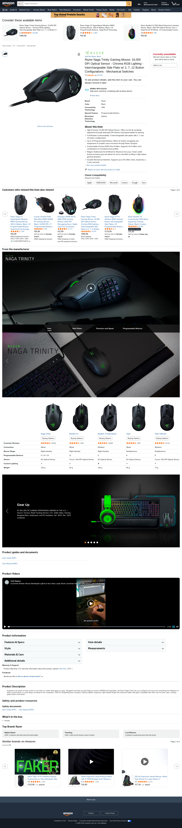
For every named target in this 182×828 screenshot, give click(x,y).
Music (153, 10)
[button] (5, 9)
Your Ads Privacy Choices (118, 821)
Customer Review (17, 583)
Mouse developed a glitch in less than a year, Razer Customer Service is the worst (57, 583)
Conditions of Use (60, 821)
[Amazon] (8, 4)
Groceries (77, 10)
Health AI (13, 10)
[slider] (87, 626)
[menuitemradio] (173, 626)
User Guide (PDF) (9, 558)
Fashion (137, 10)
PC (14, 46)
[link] (38, 36)
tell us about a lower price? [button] (29, 676)
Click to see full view (45, 126)
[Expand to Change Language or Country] (140, 4)
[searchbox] (75, 3)
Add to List (157, 65)
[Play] (4, 626)
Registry (145, 10)
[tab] (49, 328)
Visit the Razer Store (93, 56)
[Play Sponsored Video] (91, 762)
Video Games (6, 46)
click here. (63, 669)
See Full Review (98, 583)
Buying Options (48, 438)
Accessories (21, 46)
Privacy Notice (73, 821)
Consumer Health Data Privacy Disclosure (93, 821)
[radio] (4, 54)
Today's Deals (101, 10)
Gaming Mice (31, 46)
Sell (129, 10)
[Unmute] (177, 626)
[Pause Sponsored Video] (57, 767)
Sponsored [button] (5, 745)
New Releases (65, 10)
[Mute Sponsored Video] (57, 771)
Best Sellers (52, 10)
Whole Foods (88, 10)
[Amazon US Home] (68, 814)
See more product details (96, 165)
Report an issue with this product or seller (104, 170)
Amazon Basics (39, 10)
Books (112, 10)
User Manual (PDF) (9, 564)
